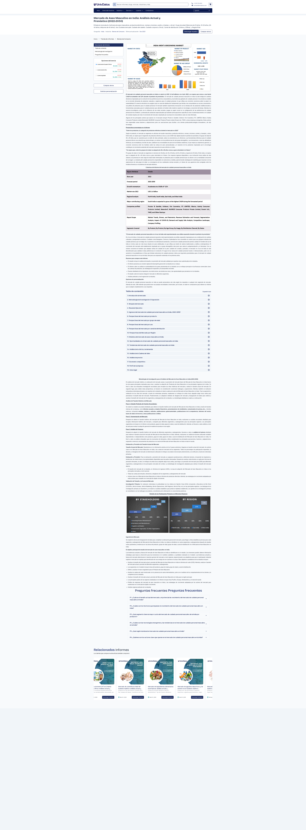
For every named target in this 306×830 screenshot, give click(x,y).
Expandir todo (207, 291)
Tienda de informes (107, 39)
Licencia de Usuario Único (104, 64)
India (102, 31)
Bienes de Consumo (118, 31)
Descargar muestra (190, 32)
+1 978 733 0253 (198, 3)
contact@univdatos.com (200, 5)
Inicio (95, 39)
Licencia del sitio (102, 70)
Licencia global (101, 75)
